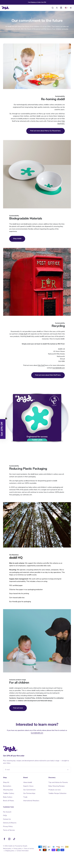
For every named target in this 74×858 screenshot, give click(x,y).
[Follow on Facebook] (4, 839)
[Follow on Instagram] (9, 839)
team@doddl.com (58, 368)
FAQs (5, 815)
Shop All (6, 782)
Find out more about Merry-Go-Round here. (45, 131)
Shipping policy (9, 851)
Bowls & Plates (8, 801)
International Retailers (31, 801)
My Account (7, 812)
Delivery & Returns (9, 823)
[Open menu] (70, 8)
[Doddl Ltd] (5, 7)
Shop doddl (17, 238)
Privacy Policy (8, 826)
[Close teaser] (6, 418)
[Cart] (61, 8)
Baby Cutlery (7, 797)
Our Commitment (29, 790)
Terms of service (29, 848)
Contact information (23, 851)
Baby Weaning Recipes (56, 786)
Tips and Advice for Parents (58, 782)
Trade (25, 797)
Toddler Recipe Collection (57, 793)
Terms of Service (9, 830)
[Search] (52, 8)
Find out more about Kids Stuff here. (48, 375)
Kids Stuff (23, 334)
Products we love (54, 790)
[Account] (57, 8)
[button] (2, 429)
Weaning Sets (8, 790)
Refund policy (7, 848)
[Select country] (66, 8)
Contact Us (7, 819)
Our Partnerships (29, 793)
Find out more (18, 708)
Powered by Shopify (21, 846)
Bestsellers (7, 786)
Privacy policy (17, 848)
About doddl (27, 782)
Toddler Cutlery (8, 793)
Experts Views (28, 786)
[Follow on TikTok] (14, 839)
